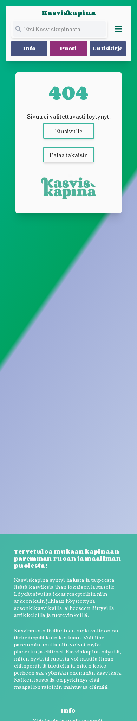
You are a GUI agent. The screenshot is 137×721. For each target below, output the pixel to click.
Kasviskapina (68, 12)
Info (29, 48)
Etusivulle (69, 131)
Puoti (68, 48)
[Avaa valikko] (118, 29)
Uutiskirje (107, 48)
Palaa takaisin (69, 154)
